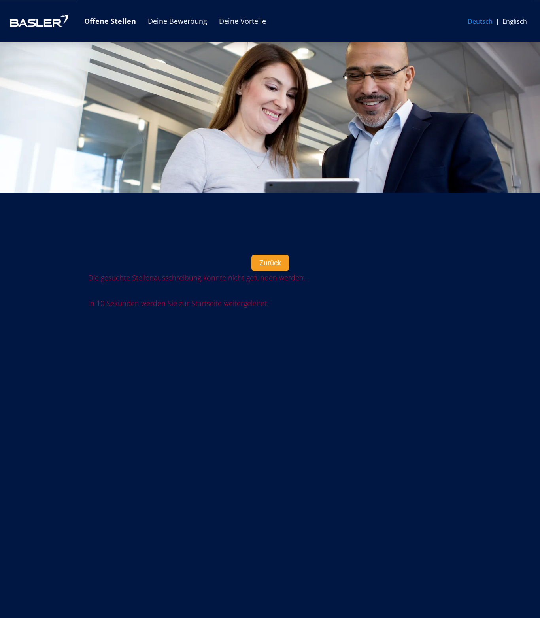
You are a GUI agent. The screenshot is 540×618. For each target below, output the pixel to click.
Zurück (270, 263)
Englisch (514, 21)
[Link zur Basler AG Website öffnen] (39, 21)
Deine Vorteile (242, 21)
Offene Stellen (110, 21)
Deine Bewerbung (177, 21)
